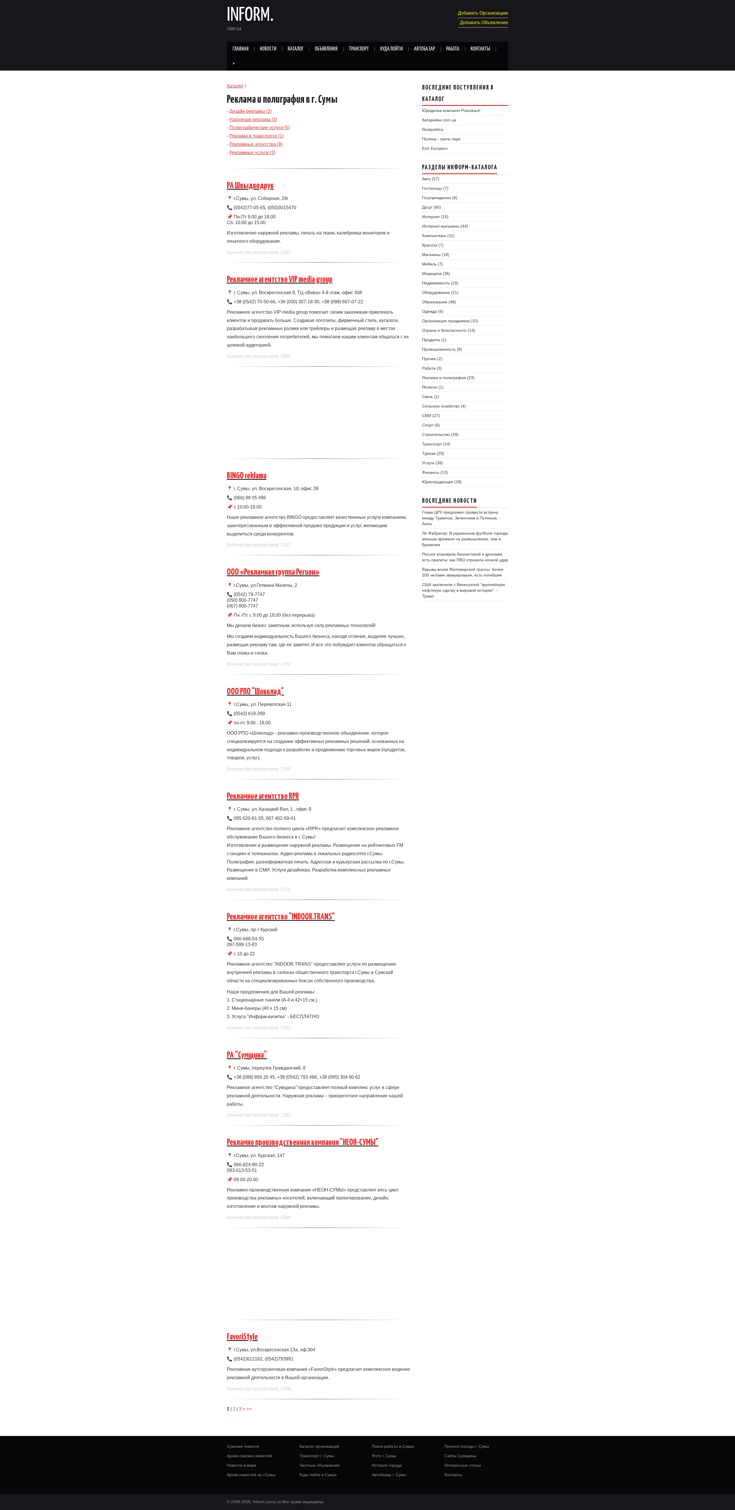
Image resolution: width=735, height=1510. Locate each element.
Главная (241, 49)
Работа (452, 49)
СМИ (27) (431, 415)
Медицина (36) (436, 273)
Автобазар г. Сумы (389, 1474)
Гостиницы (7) (435, 188)
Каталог (295, 49)
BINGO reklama (246, 475)
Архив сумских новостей (249, 1455)
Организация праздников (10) (450, 321)
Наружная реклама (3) (253, 119)
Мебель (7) (432, 264)
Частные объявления (319, 1465)
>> (249, 1408)
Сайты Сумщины (460, 1455)
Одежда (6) (432, 311)
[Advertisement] (319, 412)
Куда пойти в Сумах (318, 1474)
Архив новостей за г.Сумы (251, 1474)
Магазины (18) (435, 254)
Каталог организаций (319, 1446)
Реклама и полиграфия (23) (448, 377)
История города (387, 1465)
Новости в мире (241, 1465)
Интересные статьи (462, 1465)
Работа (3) (432, 368)
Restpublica (432, 129)
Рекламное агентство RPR (263, 796)
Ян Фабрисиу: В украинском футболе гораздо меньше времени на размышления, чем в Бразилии (465, 539)
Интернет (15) (435, 216)
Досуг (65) (431, 207)
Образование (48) (439, 302)
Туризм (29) (433, 453)
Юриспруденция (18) (442, 482)
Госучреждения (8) (439, 197)
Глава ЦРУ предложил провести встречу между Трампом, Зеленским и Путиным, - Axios (461, 518)
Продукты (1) (434, 339)
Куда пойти (391, 49)
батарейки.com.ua (439, 120)
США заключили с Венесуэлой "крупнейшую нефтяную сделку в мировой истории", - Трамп (463, 590)
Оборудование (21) (440, 292)
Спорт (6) (431, 425)
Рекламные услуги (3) (252, 152)
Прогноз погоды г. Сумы (466, 1446)
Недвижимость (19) (440, 283)
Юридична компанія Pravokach (451, 110)
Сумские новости (243, 1446)
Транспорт (359, 49)
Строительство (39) (440, 434)
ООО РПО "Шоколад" (255, 691)
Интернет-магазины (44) (445, 226)
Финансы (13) (435, 472)
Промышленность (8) (442, 349)
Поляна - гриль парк (441, 139)
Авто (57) (430, 178)
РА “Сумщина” (247, 1055)
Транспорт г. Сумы (316, 1455)
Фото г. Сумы (384, 1455)
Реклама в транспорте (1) (256, 135)
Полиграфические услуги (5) (259, 127)
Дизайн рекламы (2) (250, 111)
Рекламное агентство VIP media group (279, 279)
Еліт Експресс (435, 148)
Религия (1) (433, 387)
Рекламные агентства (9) (256, 144)
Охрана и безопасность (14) (448, 330)
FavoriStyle (242, 1337)
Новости (268, 49)
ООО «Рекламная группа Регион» (273, 572)
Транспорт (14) (436, 444)
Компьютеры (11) (438, 235)
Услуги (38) (432, 463)
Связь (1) (430, 396)
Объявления (326, 49)
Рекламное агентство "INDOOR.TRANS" (281, 917)
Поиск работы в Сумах (393, 1446)
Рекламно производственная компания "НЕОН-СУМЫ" (302, 1142)
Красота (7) (433, 245)
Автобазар (424, 49)
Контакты (480, 49)
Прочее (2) (432, 358)
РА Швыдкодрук (250, 185)
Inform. (250, 15)
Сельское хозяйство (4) (444, 406)
